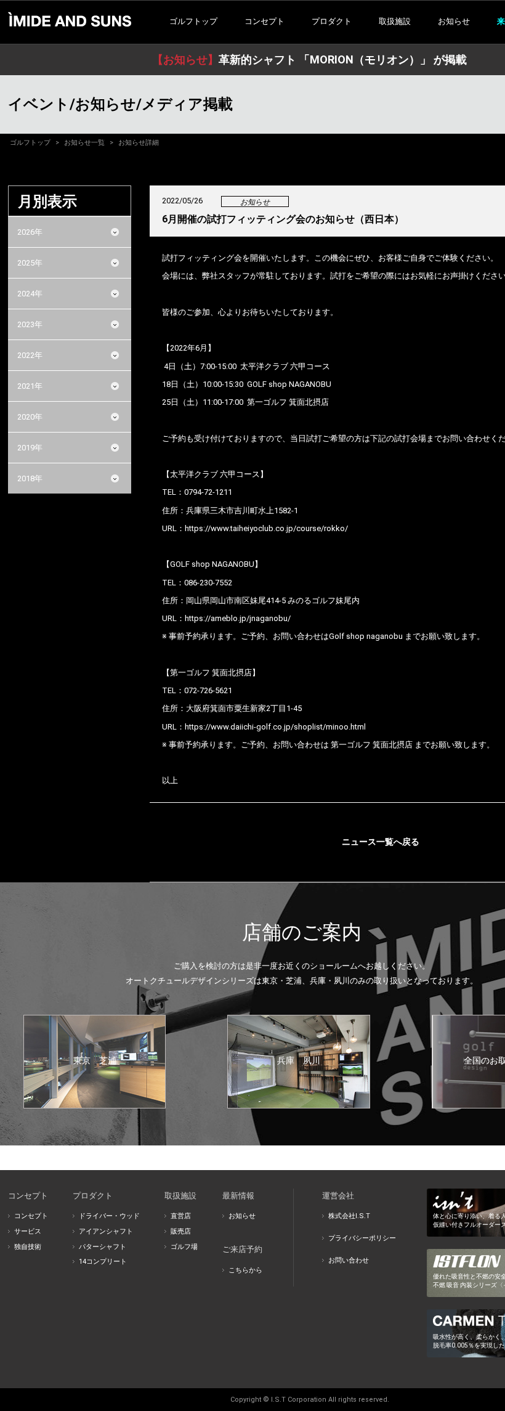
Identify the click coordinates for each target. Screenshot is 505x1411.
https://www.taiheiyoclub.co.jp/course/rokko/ (266, 528)
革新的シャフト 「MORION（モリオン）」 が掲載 (309, 59)
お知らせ (454, 21)
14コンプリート (103, 1262)
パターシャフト (102, 1247)
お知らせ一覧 (84, 143)
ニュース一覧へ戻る (380, 842)
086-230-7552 (208, 582)
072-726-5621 (208, 690)
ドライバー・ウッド (109, 1216)
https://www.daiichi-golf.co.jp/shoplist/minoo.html (275, 726)
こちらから (245, 1270)
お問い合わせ (348, 1260)
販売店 (181, 1231)
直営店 (181, 1216)
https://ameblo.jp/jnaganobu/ (238, 618)
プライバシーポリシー (362, 1238)
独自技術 (27, 1247)
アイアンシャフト (106, 1231)
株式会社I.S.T (349, 1216)
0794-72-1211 (208, 492)
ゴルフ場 (184, 1247)
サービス (27, 1231)
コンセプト (31, 1216)
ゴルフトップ (193, 21)
